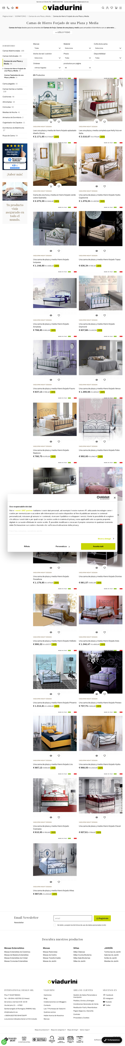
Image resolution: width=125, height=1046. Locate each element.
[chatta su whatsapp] (4, 1042)
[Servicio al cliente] (8, 7)
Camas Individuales (12, 56)
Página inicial (8, 16)
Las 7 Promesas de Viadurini (54, 1009)
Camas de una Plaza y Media (40, 16)
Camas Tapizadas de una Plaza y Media (14, 76)
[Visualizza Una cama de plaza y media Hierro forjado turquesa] (51, 251)
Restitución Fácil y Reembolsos (85, 1007)
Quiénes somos (50, 1012)
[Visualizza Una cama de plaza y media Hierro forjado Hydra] (97, 755)
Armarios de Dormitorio (13, 117)
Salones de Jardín (111, 955)
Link (103, 925)
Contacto (47, 1005)
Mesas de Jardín (49, 961)
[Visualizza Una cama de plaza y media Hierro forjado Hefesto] (51, 632)
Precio (66, 54)
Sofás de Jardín (110, 958)
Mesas (46, 948)
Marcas (36, 44)
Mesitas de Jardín (111, 961)
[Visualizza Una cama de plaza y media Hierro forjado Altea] (51, 882)
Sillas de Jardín (79, 961)
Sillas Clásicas (79, 952)
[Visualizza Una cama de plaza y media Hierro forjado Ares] (97, 632)
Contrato (76, 1014)
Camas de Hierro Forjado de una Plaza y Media (71, 16)
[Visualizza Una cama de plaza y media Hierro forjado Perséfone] (51, 567)
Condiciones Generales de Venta (85, 1004)
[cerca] (103, 7)
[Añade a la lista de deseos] (59, 122)
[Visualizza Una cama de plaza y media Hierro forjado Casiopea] (51, 817)
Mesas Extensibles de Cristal (15, 958)
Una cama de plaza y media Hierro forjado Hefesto (54, 641)
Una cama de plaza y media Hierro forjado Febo (99, 450)
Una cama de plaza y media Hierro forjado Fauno (54, 388)
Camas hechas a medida (12, 90)
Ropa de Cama (10, 136)
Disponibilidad (99, 54)
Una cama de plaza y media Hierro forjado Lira (53, 764)
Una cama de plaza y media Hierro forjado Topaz (99, 259)
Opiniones (48, 995)
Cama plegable (10, 84)
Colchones (8, 97)
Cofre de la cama (100, 44)
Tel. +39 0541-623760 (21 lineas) (17, 998)
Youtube (108, 1002)
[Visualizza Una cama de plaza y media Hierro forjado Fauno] (51, 380)
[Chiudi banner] (115, 498)
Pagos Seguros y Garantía (83, 1011)
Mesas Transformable (52, 958)
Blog (45, 998)
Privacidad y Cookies (81, 1018)
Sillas (76, 948)
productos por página (72, 63)
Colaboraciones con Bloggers (55, 1002)
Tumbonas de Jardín (112, 952)
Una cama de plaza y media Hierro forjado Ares (99, 641)
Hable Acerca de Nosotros (54, 1015)
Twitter (108, 1005)
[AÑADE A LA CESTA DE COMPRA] (51, 122)
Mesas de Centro (50, 955)
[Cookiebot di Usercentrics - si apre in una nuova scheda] (98, 498)
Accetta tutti (98, 546)
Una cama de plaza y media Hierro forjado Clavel (100, 826)
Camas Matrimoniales (13, 51)
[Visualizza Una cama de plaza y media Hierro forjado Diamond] (97, 315)
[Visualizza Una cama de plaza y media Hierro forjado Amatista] (51, 315)
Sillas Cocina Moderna (82, 955)
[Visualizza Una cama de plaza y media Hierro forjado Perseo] (97, 694)
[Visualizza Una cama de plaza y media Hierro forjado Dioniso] (97, 567)
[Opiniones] (12, 7)
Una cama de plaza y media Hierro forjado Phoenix (55, 703)
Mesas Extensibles (14, 948)
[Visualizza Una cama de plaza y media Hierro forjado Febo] (97, 441)
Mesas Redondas (50, 952)
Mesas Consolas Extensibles (16, 961)
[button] (47, 48)
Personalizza (61, 546)
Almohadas (9, 102)
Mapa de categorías (58, 1030)
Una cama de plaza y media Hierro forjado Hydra (99, 764)
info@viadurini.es (11, 1012)
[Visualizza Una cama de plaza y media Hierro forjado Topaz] (97, 251)
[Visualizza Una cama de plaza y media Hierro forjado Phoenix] (51, 694)
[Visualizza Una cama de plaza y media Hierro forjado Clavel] (97, 817)
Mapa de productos (41, 1030)
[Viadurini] (62, 7)
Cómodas (8, 107)
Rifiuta (27, 546)
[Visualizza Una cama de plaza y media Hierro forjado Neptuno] (51, 441)
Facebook (109, 995)
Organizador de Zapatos (14, 123)
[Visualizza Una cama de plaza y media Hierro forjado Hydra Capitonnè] (97, 186)
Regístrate (103, 918)
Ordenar (36, 63)
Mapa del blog (72, 1030)
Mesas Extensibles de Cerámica (17, 952)
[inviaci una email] (3, 7)
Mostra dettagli (104, 539)
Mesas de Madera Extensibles (16, 955)
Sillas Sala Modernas (81, 958)
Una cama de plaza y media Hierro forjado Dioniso (100, 576)
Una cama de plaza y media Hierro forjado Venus (99, 388)
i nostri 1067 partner (23, 510)
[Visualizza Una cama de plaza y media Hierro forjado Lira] (51, 755)
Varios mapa (84, 1030)
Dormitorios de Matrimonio (13, 129)
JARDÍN (108, 948)
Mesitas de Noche (11, 112)
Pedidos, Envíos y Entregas (83, 1001)
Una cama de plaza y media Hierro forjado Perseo (100, 703)
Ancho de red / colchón (42, 54)
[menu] (120, 7)
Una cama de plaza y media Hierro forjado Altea (53, 890)
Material (67, 44)
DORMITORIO (20, 16)
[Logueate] (107, 7)
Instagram (109, 998)
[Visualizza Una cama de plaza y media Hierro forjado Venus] (97, 380)
